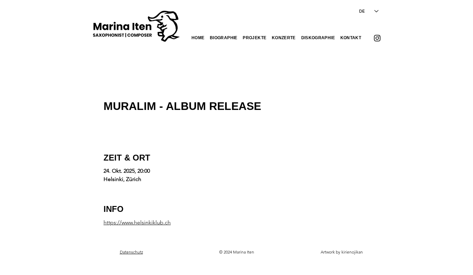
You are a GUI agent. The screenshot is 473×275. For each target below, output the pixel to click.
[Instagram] (377, 38)
